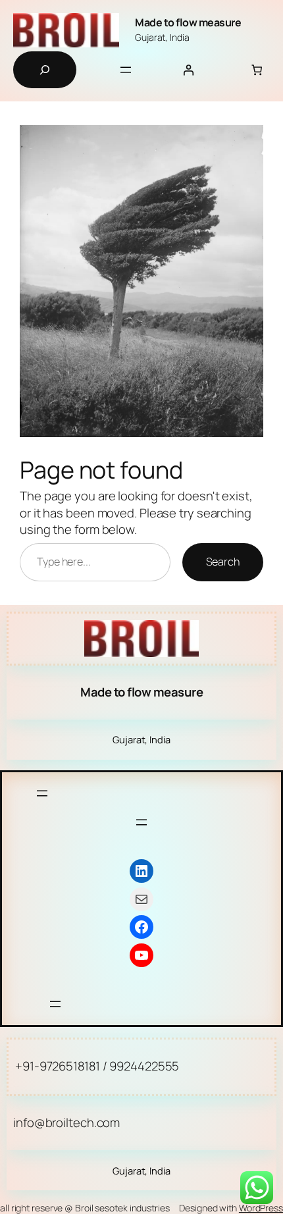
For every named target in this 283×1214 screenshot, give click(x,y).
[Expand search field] (44, 69)
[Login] (188, 70)
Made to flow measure (188, 22)
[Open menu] (126, 70)
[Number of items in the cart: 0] (257, 70)
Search (223, 561)
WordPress (261, 1207)
